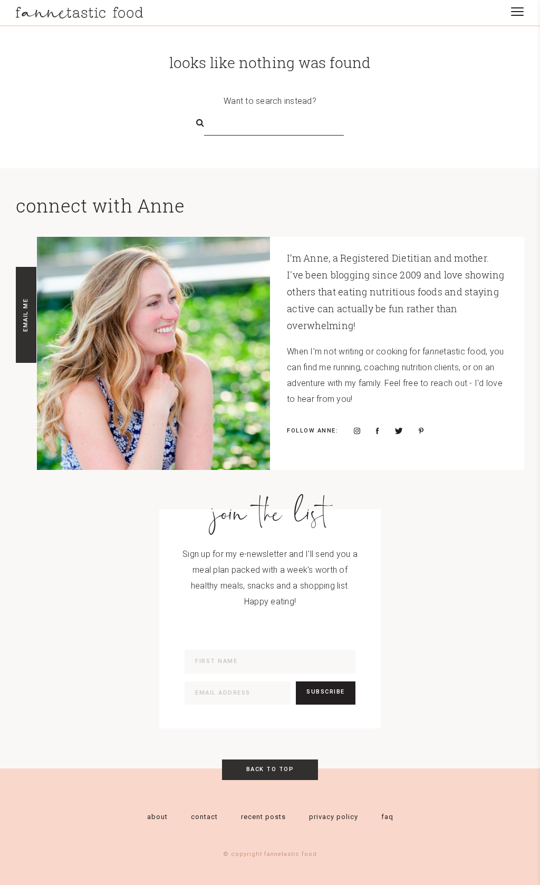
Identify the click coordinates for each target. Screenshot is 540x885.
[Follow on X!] (399, 431)
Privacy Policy (333, 817)
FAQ (387, 817)
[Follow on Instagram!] (357, 431)
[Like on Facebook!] (377, 431)
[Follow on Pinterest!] (421, 431)
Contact (204, 817)
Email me (25, 315)
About (157, 817)
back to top (270, 769)
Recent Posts (263, 817)
